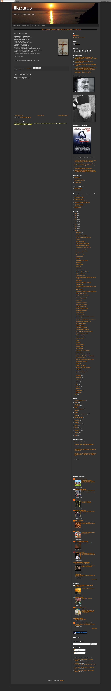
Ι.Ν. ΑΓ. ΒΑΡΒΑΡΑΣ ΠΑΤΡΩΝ (81, 541)
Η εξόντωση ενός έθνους (81, 273)
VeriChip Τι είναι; (79, 348)
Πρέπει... (78, 340)
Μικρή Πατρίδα (79, 289)
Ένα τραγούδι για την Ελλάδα (82, 243)
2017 (76, 217)
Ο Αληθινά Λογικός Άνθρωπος (82, 329)
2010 (76, 230)
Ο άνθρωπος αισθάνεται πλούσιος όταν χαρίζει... (86, 291)
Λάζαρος (77, 35)
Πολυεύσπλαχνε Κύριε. (81, 357)
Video (76, 435)
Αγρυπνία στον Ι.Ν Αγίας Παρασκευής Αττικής (86, 319)
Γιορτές (76, 410)
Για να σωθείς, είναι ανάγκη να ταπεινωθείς (85, 316)
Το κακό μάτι (78, 363)
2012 (76, 226)
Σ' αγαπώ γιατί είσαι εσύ (80, 442)
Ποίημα (76, 427)
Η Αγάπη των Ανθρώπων (81, 302)
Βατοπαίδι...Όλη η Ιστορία (38, 25)
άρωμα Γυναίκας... (79, 618)
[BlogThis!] (35, 68)
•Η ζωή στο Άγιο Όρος (79, 205)
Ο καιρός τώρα (78, 182)
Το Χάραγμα (78, 369)
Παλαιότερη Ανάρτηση (63, 115)
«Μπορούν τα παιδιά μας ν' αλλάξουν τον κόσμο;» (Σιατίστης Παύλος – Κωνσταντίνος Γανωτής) (88, 481)
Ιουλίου (77, 381)
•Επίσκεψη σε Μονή (79, 204)
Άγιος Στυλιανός (79, 252)
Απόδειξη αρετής (79, 256)
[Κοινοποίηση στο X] (37, 68)
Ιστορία (19, 69)
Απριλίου (78, 386)
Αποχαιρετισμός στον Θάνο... (81, 619)
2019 (76, 213)
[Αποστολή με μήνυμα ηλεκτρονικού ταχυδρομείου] (34, 68)
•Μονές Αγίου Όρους (79, 199)
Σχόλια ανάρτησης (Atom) (25, 117)
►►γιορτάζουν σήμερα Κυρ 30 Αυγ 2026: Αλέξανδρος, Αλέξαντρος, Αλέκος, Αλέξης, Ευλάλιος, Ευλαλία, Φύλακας (86, 58)
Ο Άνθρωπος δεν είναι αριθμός (82, 295)
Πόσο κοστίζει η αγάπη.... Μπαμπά (83, 282)
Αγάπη (76, 402)
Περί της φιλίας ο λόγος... (81, 293)
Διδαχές (76, 412)
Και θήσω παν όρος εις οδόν (82, 308)
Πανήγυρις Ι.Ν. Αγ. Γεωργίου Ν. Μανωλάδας (84, 444)
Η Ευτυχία (78, 239)
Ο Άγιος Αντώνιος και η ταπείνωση (83, 321)
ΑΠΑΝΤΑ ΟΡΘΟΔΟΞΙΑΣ (80, 510)
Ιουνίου (77, 382)
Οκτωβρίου (78, 375)
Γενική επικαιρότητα (79, 409)
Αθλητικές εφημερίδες (79, 179)
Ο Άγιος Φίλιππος (80, 312)
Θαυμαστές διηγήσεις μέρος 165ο (88, 588)
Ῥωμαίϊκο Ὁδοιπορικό (80, 552)
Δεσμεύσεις (78, 266)
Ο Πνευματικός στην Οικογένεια (82, 350)
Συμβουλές (77, 430)
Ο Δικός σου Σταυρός (80, 314)
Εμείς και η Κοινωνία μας (80, 607)
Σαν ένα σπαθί (78, 447)
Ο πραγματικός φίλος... (81, 336)
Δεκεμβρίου (78, 232)
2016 (76, 219)
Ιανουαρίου (78, 392)
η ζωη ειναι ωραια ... (79, 597)
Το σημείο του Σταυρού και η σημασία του (85, 355)
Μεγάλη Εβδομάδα (79, 417)
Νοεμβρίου (78, 234)
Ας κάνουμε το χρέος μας (81, 310)
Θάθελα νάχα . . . (79, 280)
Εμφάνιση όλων (94, 579)
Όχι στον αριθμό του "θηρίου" (82, 297)
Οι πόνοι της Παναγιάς (81, 249)
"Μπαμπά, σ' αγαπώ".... (81, 241)
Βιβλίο (76, 407)
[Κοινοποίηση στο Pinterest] (40, 68)
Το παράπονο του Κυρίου (81, 270)
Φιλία (76, 433)
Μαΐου (77, 384)
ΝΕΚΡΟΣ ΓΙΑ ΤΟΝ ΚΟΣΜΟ (81, 479)
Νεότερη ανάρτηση (18, 115)
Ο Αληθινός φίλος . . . (80, 346)
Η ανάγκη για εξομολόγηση (82, 327)
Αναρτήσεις (77, 650)
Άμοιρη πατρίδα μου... (80, 317)
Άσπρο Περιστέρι (79, 264)
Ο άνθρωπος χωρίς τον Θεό (82, 371)
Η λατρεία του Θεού (80, 325)
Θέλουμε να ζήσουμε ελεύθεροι (82, 271)
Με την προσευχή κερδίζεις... (82, 251)
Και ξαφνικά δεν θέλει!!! (81, 298)
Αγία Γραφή (77, 404)
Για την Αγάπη (79, 268)
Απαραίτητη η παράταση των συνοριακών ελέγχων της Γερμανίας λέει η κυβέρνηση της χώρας (85, 161)
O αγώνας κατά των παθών (82, 260)
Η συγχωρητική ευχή (80, 275)
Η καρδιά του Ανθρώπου (81, 306)
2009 (76, 394)
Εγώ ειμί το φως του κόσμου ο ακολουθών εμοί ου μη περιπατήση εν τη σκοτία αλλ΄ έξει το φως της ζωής (85, 454)
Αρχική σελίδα (16, 25)
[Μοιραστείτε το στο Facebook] (38, 68)
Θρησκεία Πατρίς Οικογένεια (82, 333)
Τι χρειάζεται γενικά (79, 196)
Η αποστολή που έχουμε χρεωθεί (83, 354)
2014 (76, 223)
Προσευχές (77, 429)
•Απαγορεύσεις (78, 207)
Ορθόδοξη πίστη (78, 423)
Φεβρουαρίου (79, 390)
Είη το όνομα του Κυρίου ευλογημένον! (84, 331)
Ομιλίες (76, 422)
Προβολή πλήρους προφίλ (79, 37)
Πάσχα (76, 425)
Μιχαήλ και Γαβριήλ (80, 335)
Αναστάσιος (78, 500)
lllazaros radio (25, 25)
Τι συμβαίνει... (79, 262)
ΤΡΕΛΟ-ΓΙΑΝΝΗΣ (79, 520)
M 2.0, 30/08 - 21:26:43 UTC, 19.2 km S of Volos (85, 664)
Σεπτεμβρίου (79, 377)
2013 (76, 224)
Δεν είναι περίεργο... (80, 344)
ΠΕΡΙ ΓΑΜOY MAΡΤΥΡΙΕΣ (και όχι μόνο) (84, 623)
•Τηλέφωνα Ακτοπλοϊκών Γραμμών (82, 202)
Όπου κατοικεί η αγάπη (81, 323)
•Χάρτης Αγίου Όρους (79, 197)
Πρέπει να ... (78, 258)
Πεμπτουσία (78, 574)
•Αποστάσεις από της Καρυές (81, 200)
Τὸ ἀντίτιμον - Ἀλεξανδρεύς (87, 542)
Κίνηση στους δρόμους (80, 180)
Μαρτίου (78, 388)
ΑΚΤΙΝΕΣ (77, 531)
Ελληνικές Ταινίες (78, 188)
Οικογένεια (77, 420)
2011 (76, 228)
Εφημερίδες (77, 177)
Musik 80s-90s (78, 190)
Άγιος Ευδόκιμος (79, 352)
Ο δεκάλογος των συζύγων (81, 304)
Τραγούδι (77, 432)
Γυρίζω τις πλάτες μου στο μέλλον (83, 367)
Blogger (61, 680)
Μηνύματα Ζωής (78, 419)
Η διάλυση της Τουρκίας (81, 365)
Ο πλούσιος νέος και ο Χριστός (82, 245)
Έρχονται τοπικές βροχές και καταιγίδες (83, 168)
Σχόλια (76, 652)
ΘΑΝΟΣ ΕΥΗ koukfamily (80, 489)
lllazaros (23, 8)
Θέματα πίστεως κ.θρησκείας (81, 414)
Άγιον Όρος (77, 405)
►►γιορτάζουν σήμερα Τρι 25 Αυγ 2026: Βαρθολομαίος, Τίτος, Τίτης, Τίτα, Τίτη (83, 72)
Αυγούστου (78, 379)
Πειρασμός (78, 342)
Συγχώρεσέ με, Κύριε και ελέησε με (83, 247)
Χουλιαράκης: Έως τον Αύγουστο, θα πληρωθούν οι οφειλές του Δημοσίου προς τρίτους (85, 163)
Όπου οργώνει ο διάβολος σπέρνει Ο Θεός (85, 359)
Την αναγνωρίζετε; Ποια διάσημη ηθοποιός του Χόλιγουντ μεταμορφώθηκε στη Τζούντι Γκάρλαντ (85, 171)
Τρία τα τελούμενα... (80, 338)
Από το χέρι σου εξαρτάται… (82, 235)
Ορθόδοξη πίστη (80, 400)
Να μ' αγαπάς (79, 300)
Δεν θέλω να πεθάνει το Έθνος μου (83, 237)
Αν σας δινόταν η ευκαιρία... (82, 361)
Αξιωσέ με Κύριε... (79, 284)
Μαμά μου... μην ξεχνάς (81, 254)
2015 (76, 221)
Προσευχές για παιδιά (80, 373)
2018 (76, 215)
